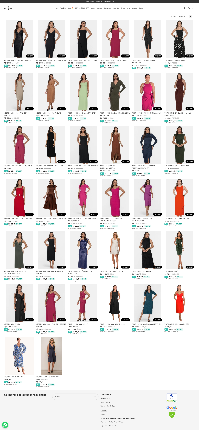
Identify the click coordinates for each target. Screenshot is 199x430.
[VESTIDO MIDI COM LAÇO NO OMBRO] (115, 39)
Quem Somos (105, 398)
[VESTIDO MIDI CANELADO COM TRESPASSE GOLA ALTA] (147, 145)
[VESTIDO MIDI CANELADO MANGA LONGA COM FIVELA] (115, 92)
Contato (103, 414)
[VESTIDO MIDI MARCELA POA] (179, 39)
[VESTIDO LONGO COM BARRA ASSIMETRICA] (115, 145)
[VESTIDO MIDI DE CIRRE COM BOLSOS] (19, 39)
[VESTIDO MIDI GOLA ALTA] (147, 250)
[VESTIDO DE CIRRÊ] (179, 250)
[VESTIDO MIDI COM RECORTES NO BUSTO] (83, 145)
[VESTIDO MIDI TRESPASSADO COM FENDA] (51, 39)
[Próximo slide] (31, 39)
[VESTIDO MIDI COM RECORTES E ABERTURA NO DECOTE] (115, 198)
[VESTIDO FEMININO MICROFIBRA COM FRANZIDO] (51, 356)
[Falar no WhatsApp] (5, 425)
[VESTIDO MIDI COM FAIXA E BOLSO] (115, 303)
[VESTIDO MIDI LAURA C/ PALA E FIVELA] (19, 198)
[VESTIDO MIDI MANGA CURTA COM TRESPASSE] (147, 198)
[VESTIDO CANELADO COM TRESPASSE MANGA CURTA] (83, 198)
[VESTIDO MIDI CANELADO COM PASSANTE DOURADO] (19, 250)
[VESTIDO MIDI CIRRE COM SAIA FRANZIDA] (51, 198)
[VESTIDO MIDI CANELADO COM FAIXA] (179, 145)
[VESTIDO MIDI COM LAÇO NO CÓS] (179, 303)
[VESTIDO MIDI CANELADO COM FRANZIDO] (147, 303)
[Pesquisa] (184, 8)
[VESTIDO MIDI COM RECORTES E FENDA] (83, 39)
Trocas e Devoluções (108, 406)
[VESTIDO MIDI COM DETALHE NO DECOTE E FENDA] (51, 303)
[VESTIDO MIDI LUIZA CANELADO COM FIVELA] (147, 39)
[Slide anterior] (7, 39)
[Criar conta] (95, 396)
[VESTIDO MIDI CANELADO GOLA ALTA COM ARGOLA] (179, 92)
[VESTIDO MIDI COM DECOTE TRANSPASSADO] (83, 303)
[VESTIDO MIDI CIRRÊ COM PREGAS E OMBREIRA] (83, 250)
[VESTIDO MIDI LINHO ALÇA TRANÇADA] (83, 92)
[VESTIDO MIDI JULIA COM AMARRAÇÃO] (147, 92)
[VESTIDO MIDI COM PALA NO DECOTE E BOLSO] (51, 250)
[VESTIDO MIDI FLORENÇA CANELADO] (51, 145)
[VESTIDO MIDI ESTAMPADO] (19, 356)
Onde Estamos (105, 402)
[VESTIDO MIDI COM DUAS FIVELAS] (51, 92)
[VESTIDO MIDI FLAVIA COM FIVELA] (179, 198)
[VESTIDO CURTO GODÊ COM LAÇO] (115, 250)
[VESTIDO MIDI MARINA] (19, 303)
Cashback (104, 410)
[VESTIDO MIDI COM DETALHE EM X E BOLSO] (19, 92)
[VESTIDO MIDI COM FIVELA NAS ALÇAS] (19, 145)
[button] (182, 16)
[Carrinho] (193, 8)
